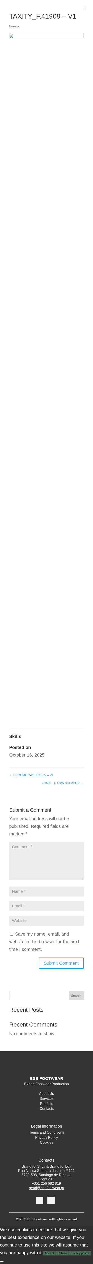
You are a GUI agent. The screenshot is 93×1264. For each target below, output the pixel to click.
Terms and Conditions (46, 1133)
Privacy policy (79, 1253)
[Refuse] (2, 1261)
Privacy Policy (46, 1138)
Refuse (62, 1253)
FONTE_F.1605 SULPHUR (63, 783)
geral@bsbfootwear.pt (46, 1188)
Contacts (47, 1109)
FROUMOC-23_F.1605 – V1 (31, 775)
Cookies (46, 1143)
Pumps (14, 26)
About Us (46, 1094)
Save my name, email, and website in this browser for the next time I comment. (44, 942)
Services (46, 1099)
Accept (49, 1253)
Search (76, 995)
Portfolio (46, 1104)
